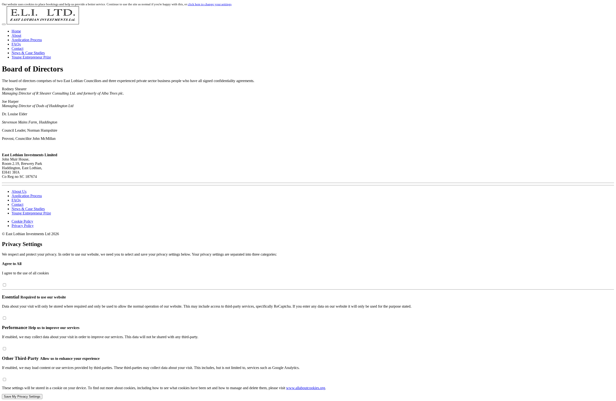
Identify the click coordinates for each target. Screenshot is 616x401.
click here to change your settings (209, 4)
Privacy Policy (23, 226)
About (16, 35)
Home (16, 31)
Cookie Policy (22, 221)
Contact (17, 48)
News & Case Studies (28, 53)
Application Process (27, 40)
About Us (19, 191)
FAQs (16, 44)
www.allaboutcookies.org (305, 388)
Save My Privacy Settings (22, 396)
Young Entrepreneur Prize (31, 57)
